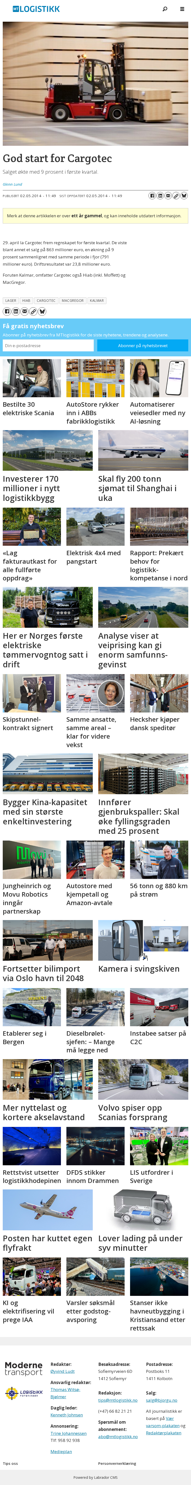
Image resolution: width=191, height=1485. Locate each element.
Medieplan (61, 1451)
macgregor (73, 300)
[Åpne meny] (182, 8)
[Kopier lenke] (176, 195)
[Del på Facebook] (152, 195)
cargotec (46, 300)
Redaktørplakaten (163, 1433)
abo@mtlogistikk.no (118, 1436)
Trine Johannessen (68, 1433)
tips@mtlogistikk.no (118, 1400)
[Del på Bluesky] (184, 195)
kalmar (97, 300)
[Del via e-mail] (168, 195)
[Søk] (165, 8)
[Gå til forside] (78, 8)
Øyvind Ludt (62, 1371)
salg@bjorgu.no (161, 1400)
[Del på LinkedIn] (160, 195)
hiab (26, 300)
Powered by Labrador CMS (95, 1477)
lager (10, 300)
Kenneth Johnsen (66, 1415)
